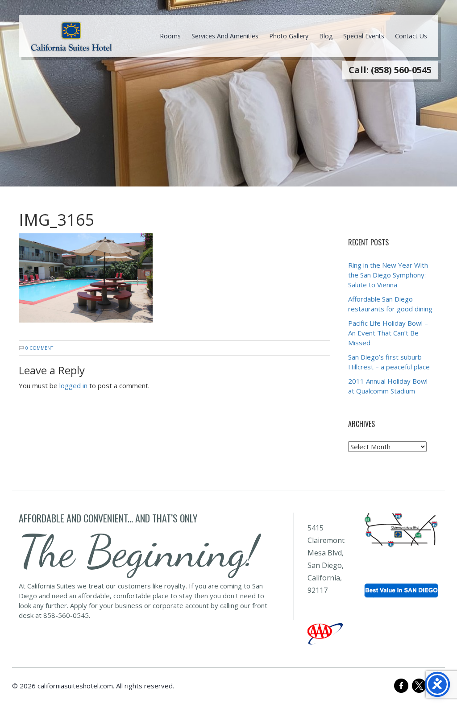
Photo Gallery (288, 36)
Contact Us (411, 36)
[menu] (71, 36)
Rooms (170, 36)
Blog (325, 36)
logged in (73, 385)
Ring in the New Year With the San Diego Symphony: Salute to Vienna (388, 275)
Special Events (363, 36)
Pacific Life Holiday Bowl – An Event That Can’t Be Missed (388, 333)
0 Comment (39, 348)
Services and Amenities (224, 36)
